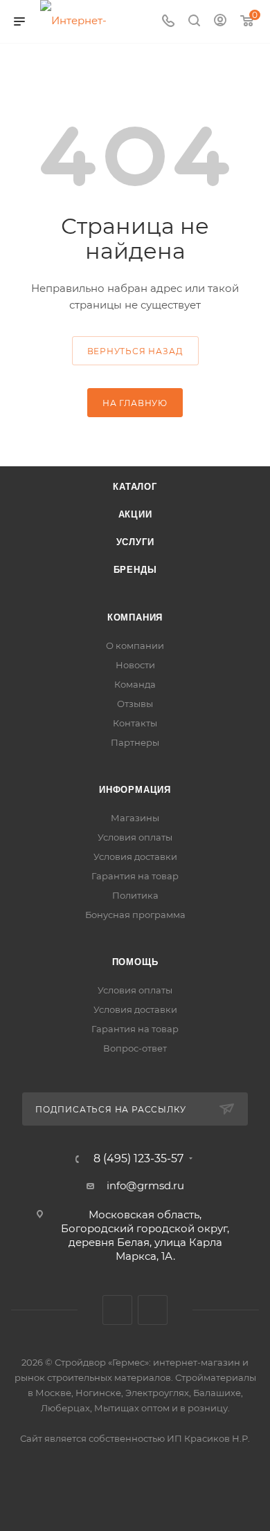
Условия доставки (135, 856)
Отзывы (135, 703)
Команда (135, 684)
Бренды (135, 570)
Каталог (135, 487)
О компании (135, 645)
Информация (135, 790)
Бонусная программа (135, 914)
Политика (135, 895)
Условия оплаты (135, 837)
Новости (135, 664)
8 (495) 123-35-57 (138, 1158)
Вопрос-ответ (135, 1048)
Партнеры (135, 742)
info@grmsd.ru (145, 1185)
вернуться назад (135, 351)
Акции (135, 514)
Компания (135, 617)
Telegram (153, 1310)
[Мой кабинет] (220, 21)
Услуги (135, 542)
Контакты (135, 722)
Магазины (135, 817)
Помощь (135, 962)
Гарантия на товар (135, 875)
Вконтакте (117, 1310)
